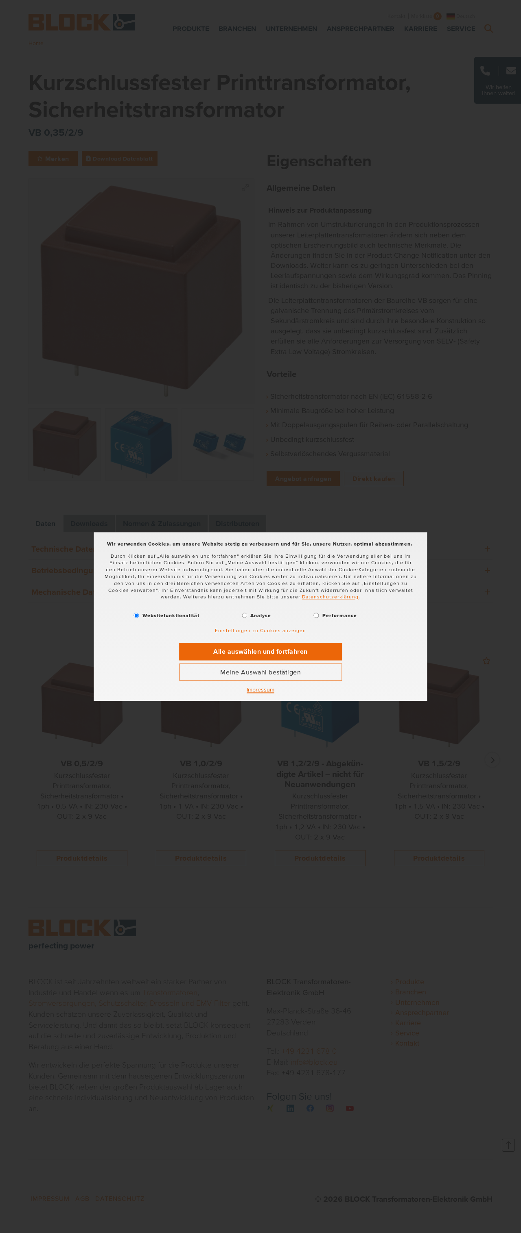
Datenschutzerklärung (330, 597)
